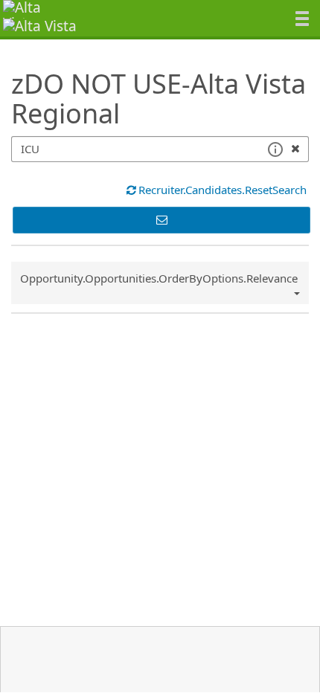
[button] (275, 149)
